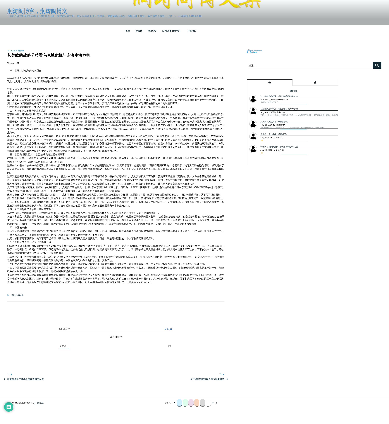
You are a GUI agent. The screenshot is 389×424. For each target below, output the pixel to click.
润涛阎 (21, 50)
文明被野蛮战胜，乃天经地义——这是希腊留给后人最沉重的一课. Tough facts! (292, 127)
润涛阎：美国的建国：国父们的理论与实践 (279, 146)
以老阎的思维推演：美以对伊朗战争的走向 (279, 96)
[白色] (208, 403)
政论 (13, 295)
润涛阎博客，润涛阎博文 (37, 11)
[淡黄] (196, 403)
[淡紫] (191, 403)
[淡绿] (185, 403)
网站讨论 (152, 30)
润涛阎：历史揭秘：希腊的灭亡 (274, 121)
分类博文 (192, 30)
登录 (128, 30)
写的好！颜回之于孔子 (269, 102)
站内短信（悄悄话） (172, 30)
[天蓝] (179, 403)
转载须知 (39, 402)
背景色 (139, 30)
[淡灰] (202, 403)
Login (169, 328)
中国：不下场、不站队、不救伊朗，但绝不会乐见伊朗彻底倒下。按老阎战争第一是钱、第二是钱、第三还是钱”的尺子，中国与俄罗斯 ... (315, 115)
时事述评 (20, 295)
